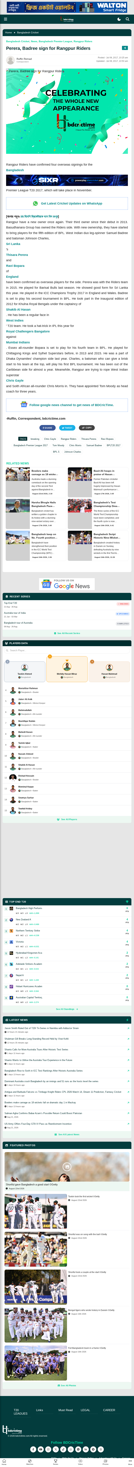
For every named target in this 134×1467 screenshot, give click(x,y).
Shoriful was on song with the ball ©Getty (87, 1234)
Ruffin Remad (24, 58)
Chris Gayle (15, 380)
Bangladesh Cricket (28, 32)
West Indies (15, 320)
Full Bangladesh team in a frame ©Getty (87, 1348)
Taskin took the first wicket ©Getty (84, 1196)
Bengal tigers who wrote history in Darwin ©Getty (91, 1310)
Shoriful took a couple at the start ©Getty (87, 1272)
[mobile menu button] (6, 19)
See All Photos (68, 1385)
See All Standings (65, 1009)
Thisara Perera (17, 255)
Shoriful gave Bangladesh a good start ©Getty (32, 1184)
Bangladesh (15, 170)
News (34, 41)
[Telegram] (93, 1449)
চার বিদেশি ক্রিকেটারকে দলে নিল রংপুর (39, 216)
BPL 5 (56, 452)
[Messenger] (78, 1449)
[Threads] (101, 1449)
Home (8, 32)
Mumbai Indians (18, 342)
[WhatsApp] (71, 1449)
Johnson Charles (72, 452)
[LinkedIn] (86, 1449)
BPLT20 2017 (113, 445)
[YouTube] (41, 1449)
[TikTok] (63, 1449)
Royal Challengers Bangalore (28, 331)
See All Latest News (68, 1134)
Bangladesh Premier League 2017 (31, 445)
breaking (35, 439)
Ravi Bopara (15, 266)
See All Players (69, 819)
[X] (56, 1449)
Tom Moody (58, 445)
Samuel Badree (94, 445)
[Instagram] (48, 1449)
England (12, 276)
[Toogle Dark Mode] (119, 19)
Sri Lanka (13, 244)
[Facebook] (33, 1449)
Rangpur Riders (83, 41)
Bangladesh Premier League (55, 41)
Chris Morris (75, 445)
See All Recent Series (68, 633)
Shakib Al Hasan (18, 309)
